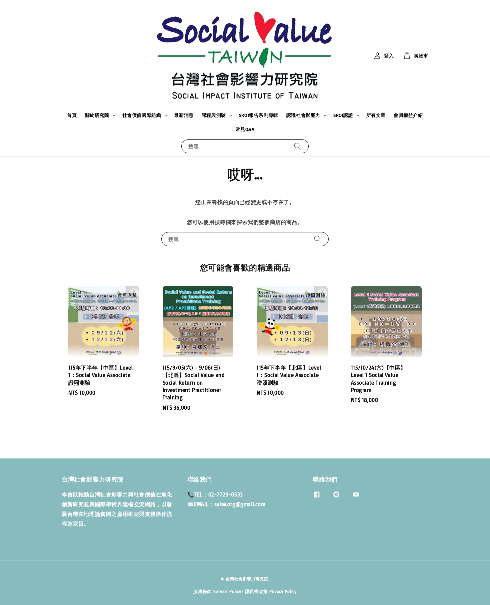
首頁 (72, 115)
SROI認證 (343, 115)
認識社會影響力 (303, 115)
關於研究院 (97, 115)
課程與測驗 (214, 115)
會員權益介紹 (408, 115)
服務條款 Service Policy (217, 591)
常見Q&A (245, 129)
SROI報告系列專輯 (258, 115)
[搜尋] (297, 146)
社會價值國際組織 (141, 115)
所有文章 (376, 115)
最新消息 (183, 115)
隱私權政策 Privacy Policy (271, 591)
